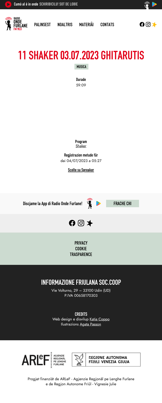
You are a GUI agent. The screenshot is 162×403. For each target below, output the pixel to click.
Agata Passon (90, 324)
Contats (107, 24)
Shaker (81, 146)
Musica (81, 66)
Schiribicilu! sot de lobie (58, 4)
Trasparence (81, 254)
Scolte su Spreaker (81, 170)
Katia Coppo (99, 319)
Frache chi (122, 203)
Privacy (80, 243)
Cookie (81, 249)
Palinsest (42, 24)
